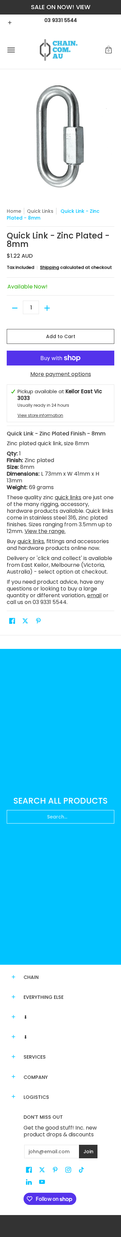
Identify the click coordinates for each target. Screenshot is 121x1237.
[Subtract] (15, 308)
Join (88, 1151)
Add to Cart (60, 336)
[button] (108, 50)
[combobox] (60, 817)
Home (14, 211)
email (94, 595)
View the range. (45, 531)
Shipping (49, 267)
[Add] (47, 308)
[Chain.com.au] (59, 50)
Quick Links (40, 211)
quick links (68, 497)
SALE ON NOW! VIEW (60, 7)
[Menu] (11, 50)
